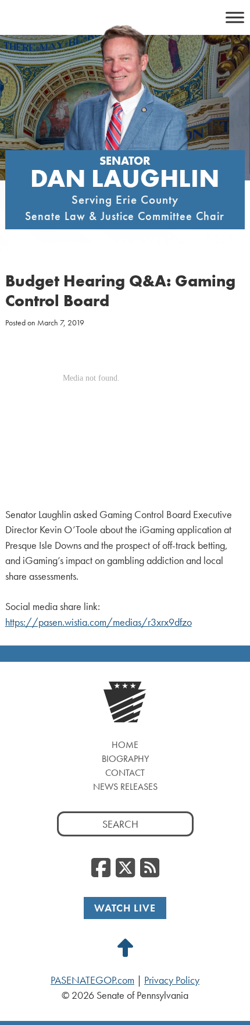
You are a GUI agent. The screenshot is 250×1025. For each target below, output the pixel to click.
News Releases (125, 787)
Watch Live (125, 907)
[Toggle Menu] (235, 17)
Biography (125, 759)
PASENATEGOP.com (92, 980)
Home (125, 745)
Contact (125, 773)
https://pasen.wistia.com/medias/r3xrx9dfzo (98, 622)
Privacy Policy (171, 980)
